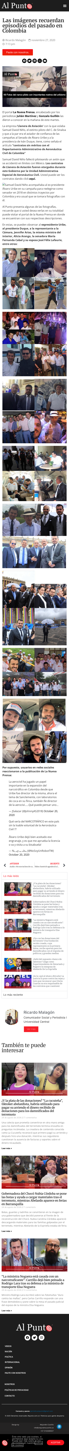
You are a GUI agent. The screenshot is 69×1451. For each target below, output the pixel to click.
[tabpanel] (34, 935)
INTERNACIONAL (12, 1362)
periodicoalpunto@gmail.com (41, 1411)
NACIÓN (8, 1351)
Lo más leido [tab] (11, 876)
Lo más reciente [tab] (13, 994)
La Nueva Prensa (24, 112)
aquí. (32, 178)
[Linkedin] (59, 1426)
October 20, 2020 (19, 854)
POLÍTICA (9, 1357)
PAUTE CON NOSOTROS (15, 1373)
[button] (64, 5)
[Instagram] (41, 1337)
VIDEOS (8, 1346)
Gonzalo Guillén (49, 116)
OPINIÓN (9, 1368)
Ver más (31, 1029)
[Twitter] (34, 1337)
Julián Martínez (27, 116)
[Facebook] (27, 1337)
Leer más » (7, 1148)
